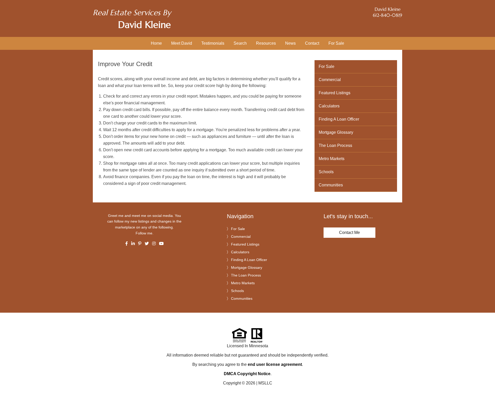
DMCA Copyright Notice (247, 374)
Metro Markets (331, 158)
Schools (326, 172)
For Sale (336, 43)
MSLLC (265, 383)
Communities (331, 185)
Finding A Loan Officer (339, 119)
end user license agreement (275, 364)
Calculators (329, 106)
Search (240, 43)
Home (156, 43)
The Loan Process (335, 145)
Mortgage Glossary (336, 132)
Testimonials (212, 43)
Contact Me (349, 232)
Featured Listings (334, 93)
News (290, 43)
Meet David (181, 43)
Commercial (330, 79)
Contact (312, 43)
